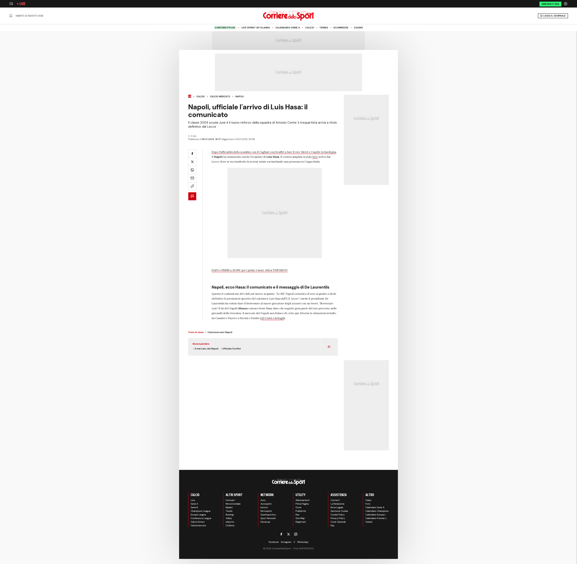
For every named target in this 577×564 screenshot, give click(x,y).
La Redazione (337, 503)
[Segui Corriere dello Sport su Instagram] (296, 534)
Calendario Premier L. (376, 518)
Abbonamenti (303, 500)
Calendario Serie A (287, 27)
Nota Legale (337, 507)
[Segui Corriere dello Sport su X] (288, 534)
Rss (297, 514)
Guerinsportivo (268, 514)
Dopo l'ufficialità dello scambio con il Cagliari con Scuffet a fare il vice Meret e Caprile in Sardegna (274, 152)
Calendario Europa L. (375, 514)
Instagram (286, 542)
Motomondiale (233, 503)
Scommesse (340, 27)
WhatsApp (302, 542)
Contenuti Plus (225, 27)
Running (230, 514)
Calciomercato (198, 525)
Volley (229, 518)
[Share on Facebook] (192, 154)
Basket (229, 507)
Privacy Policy (338, 518)
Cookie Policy (338, 514)
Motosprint (266, 511)
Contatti (335, 500)
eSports (230, 521)
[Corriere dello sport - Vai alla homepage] (288, 16)
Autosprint (266, 503)
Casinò (358, 27)
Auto (263, 500)
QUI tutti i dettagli (272, 318)
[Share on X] (192, 162)
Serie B (194, 507)
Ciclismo (230, 525)
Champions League (201, 511)
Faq (332, 525)
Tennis (323, 27)
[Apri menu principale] (11, 4)
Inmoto (264, 507)
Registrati (301, 521)
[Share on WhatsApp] (192, 170)
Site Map (300, 518)
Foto (367, 503)
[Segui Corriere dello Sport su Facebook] (281, 534)
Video (368, 500)
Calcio (309, 27)
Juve (315, 156)
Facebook (274, 542)
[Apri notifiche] (11, 16)
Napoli (239, 96)
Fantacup (265, 521)
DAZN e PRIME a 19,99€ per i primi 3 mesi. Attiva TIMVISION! (250, 270)
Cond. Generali (338, 521)
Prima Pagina (302, 503)
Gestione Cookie (339, 511)
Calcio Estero (198, 521)
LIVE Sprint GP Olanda (255, 27)
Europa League (198, 514)
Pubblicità (301, 511)
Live (22, 4)
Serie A (194, 503)
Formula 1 (230, 500)
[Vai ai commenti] (192, 196)
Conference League (201, 518)
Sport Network (268, 518)
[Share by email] (192, 178)
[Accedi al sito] (566, 4)
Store (298, 507)
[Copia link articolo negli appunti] (192, 186)
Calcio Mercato (220, 96)
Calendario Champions (377, 511)
